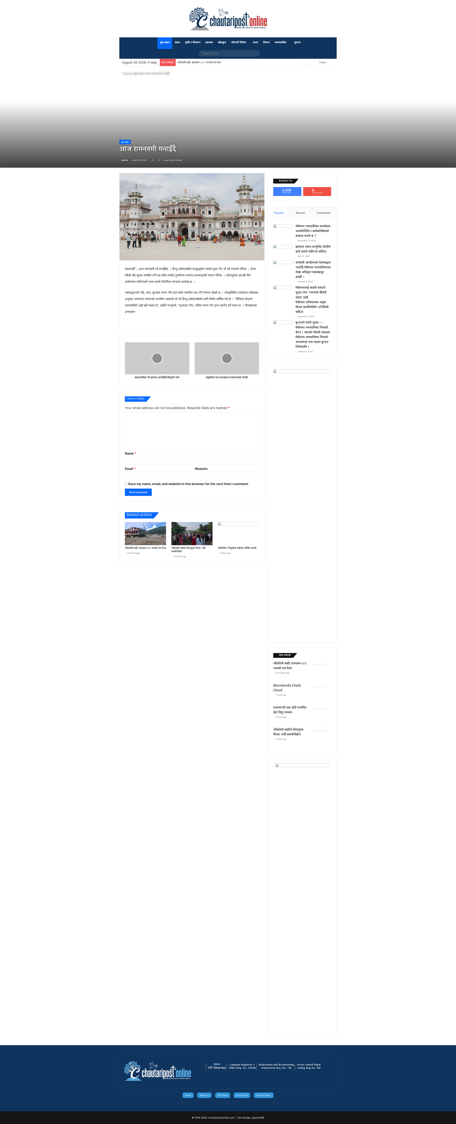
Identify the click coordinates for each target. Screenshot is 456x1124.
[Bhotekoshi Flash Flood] (321, 693)
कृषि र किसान (192, 42)
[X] (226, 1103)
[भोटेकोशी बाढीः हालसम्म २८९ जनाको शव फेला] (145, 533)
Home (127, 73)
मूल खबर (165, 42)
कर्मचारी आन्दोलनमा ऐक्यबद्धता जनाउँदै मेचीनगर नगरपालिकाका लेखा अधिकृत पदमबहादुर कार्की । (313, 270)
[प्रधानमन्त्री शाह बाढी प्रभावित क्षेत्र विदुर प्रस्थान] (321, 715)
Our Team (222, 1095)
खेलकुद (222, 42)
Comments (324, 212)
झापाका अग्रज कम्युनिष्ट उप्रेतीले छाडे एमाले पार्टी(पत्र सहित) (313, 250)
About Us (204, 1095)
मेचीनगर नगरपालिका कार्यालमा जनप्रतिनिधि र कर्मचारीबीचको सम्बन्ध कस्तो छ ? (313, 231)
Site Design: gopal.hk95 (251, 1117)
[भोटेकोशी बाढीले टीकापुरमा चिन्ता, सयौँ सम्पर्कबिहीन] (192, 533)
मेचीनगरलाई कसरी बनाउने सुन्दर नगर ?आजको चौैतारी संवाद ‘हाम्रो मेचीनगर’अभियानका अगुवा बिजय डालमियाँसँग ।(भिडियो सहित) (312, 300)
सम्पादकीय (280, 42)
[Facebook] (221, 1103)
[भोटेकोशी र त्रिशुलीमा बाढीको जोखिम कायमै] (238, 533)
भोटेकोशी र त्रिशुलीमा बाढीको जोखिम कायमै (237, 549)
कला (255, 42)
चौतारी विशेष (238, 42)
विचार (266, 42)
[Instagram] (234, 1103)
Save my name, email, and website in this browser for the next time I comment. (188, 484)
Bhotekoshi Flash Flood (192, 62)
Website (201, 469)
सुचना (297, 42)
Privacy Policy (263, 1095)
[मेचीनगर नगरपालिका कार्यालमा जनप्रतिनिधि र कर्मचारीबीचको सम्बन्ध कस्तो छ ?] (283, 231)
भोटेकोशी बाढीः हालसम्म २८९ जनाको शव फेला (145, 549)
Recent (300, 212)
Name (130, 453)
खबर (177, 42)
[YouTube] (230, 1103)
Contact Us (242, 1095)
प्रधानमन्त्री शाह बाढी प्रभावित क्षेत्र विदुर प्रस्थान (289, 710)
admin (124, 160)
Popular (279, 212)
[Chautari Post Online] (228, 18)
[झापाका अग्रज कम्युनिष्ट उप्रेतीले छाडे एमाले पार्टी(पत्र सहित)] (283, 251)
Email (130, 469)
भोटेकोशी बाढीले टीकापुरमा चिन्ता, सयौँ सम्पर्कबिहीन (188, 550)
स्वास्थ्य (209, 42)
